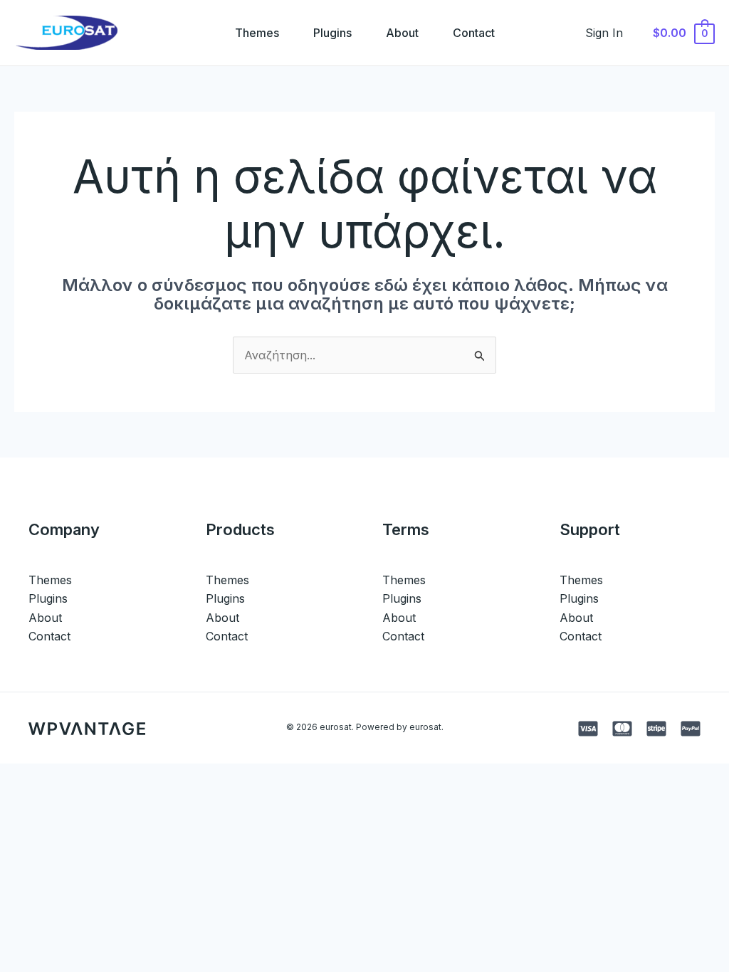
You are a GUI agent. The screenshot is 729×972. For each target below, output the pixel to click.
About (402, 33)
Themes (257, 33)
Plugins (332, 33)
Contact (474, 33)
